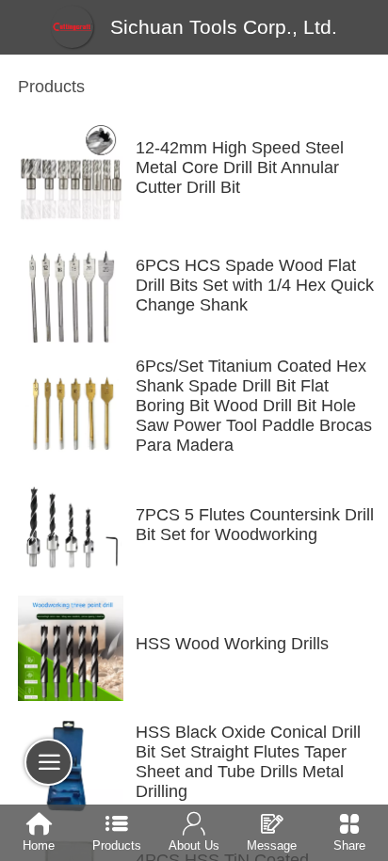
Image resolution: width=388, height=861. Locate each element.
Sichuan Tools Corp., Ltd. (223, 27)
